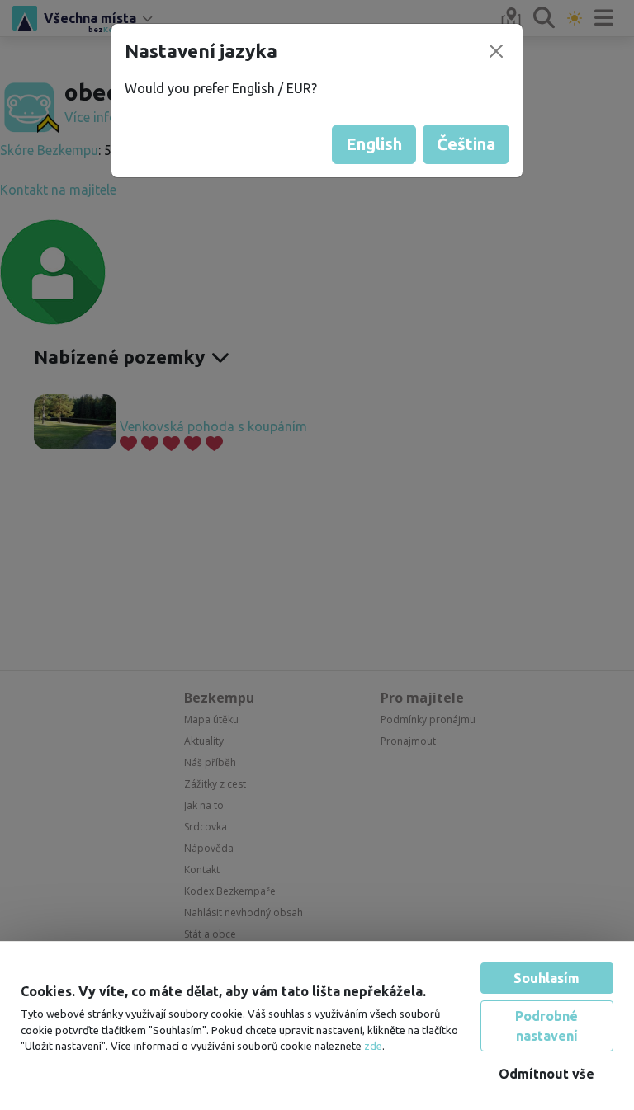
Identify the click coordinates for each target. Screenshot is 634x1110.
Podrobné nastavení (546, 1026)
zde (373, 1045)
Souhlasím (546, 978)
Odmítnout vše (546, 1073)
